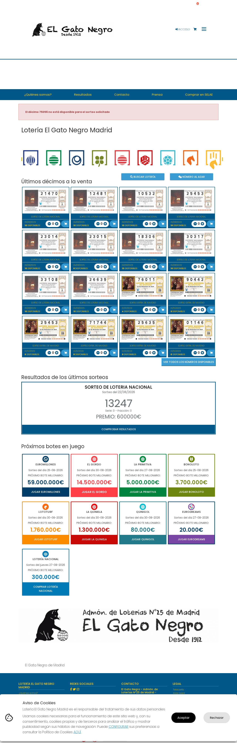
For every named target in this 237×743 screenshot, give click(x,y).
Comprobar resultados (118, 429)
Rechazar (217, 718)
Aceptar (183, 718)
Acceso (184, 29)
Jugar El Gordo (94, 492)
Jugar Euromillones (45, 492)
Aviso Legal (179, 693)
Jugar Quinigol (142, 539)
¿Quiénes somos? (28, 693)
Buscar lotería (144, 176)
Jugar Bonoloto (191, 492)
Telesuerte (178, 689)
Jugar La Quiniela (94, 539)
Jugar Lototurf (45, 539)
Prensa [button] (157, 94)
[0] (196, 29)
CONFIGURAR (118, 726)
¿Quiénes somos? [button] (37, 94)
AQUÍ (77, 732)
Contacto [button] (121, 94)
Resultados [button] (83, 94)
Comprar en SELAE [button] (199, 94)
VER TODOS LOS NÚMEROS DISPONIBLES (188, 362)
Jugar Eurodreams (191, 539)
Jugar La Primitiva (143, 492)
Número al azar (193, 176)
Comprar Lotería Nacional (45, 589)
